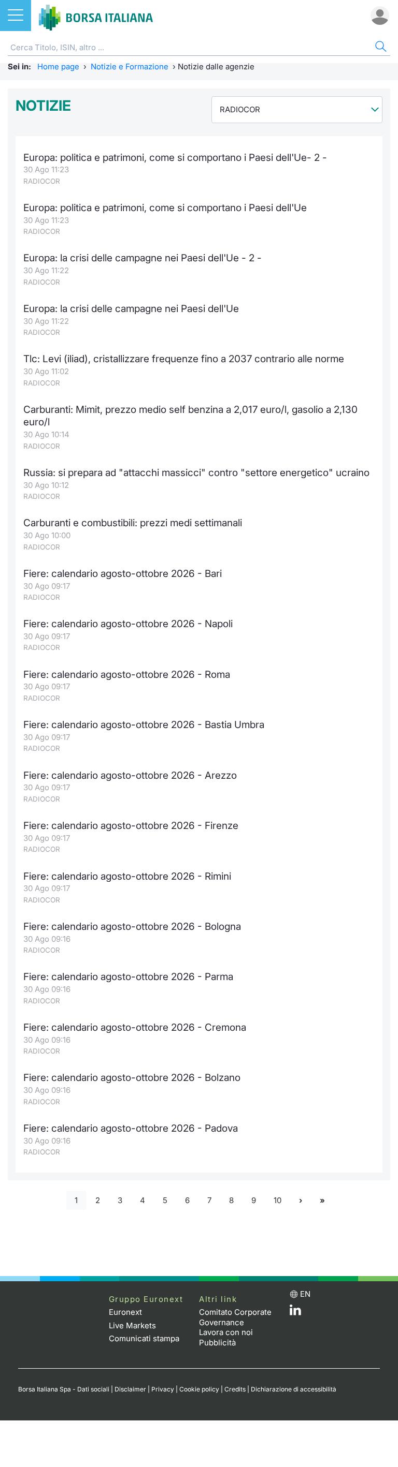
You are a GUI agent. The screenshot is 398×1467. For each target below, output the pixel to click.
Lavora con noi (226, 1332)
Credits (235, 1389)
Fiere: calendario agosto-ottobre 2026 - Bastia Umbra (143, 725)
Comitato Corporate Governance (235, 1317)
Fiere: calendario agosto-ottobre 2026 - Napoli (128, 624)
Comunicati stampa (144, 1338)
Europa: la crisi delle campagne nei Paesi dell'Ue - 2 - (142, 258)
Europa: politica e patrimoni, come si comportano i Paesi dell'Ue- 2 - (175, 158)
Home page (58, 66)
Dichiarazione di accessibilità (293, 1389)
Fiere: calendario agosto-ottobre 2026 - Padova (130, 1128)
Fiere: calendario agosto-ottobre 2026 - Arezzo (130, 775)
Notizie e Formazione (129, 66)
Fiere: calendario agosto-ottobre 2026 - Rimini (127, 876)
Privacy (162, 1389)
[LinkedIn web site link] (295, 1312)
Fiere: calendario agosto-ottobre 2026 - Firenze (130, 826)
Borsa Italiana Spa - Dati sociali (63, 1389)
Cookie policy (199, 1389)
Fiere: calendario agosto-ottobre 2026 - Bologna (132, 926)
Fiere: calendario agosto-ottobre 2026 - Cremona (134, 1027)
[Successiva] (300, 1200)
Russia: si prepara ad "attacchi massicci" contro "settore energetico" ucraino (196, 473)
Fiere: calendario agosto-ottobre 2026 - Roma (126, 674)
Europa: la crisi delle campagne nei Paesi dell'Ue (131, 309)
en (305, 1294)
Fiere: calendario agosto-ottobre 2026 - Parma (128, 977)
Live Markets (132, 1325)
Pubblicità (217, 1342)
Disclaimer (130, 1389)
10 (277, 1200)
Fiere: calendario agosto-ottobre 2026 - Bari (122, 574)
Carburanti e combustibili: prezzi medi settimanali (132, 523)
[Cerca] (379, 48)
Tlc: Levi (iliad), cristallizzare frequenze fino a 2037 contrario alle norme (183, 359)
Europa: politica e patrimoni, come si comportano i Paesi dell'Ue (165, 208)
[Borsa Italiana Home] (96, 15)
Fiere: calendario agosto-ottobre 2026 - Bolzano (131, 1078)
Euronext (125, 1312)
